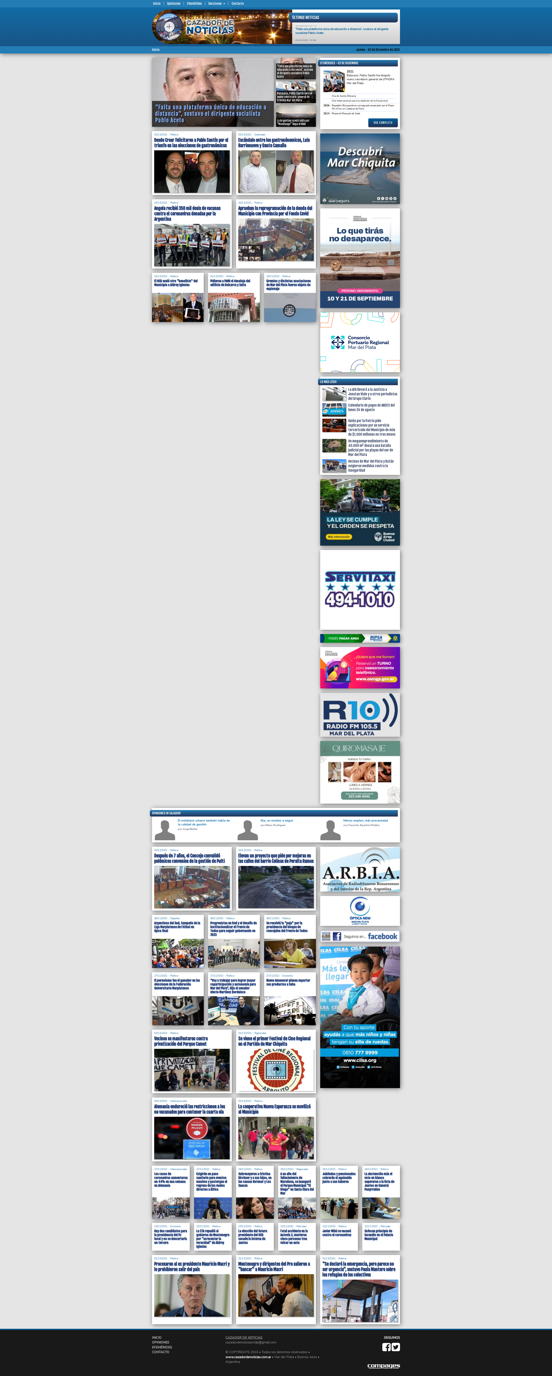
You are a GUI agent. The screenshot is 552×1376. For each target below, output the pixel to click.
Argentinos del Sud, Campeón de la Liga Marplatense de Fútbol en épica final (177, 927)
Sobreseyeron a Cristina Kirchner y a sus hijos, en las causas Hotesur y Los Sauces (254, 1180)
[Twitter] (396, 1349)
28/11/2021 (161, 918)
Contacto (238, 4)
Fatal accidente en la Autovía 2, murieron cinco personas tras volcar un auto (294, 1237)
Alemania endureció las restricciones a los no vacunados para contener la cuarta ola (189, 1109)
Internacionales (178, 1101)
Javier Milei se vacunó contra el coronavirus (336, 1233)
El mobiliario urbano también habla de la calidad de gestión (204, 822)
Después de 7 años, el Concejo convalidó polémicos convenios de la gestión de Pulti (189, 858)
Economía (287, 975)
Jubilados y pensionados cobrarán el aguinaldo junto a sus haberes (339, 1178)
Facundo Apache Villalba (364, 825)
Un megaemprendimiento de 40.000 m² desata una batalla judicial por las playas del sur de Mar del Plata (370, 448)
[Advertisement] (135, 122)
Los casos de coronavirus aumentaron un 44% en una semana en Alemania (171, 1180)
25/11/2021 (287, 1169)
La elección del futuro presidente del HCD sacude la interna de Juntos (252, 1237)
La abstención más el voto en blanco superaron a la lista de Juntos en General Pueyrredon (379, 1181)
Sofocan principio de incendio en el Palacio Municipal (378, 1235)
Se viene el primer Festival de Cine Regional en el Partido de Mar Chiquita (274, 1041)
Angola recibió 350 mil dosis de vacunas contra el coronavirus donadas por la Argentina (187, 214)
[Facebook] (387, 1349)
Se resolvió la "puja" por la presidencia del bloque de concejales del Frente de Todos (286, 927)
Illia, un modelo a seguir (277, 821)
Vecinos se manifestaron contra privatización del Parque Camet (181, 1041)
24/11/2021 (371, 1169)
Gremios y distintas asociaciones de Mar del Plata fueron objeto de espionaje (288, 285)
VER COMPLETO (383, 122)
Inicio (157, 4)
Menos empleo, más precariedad (365, 821)
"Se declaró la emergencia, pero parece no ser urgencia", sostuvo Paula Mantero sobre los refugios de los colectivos (358, 1269)
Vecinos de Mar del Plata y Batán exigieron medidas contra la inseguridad (371, 466)
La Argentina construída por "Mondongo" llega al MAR (329, 33)
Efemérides (194, 4)
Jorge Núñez (190, 829)
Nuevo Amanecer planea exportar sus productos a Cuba (288, 982)
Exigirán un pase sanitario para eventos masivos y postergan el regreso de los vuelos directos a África (211, 1181)
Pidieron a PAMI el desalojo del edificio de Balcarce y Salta (230, 283)
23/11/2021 (161, 1226)
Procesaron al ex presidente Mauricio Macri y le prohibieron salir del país (192, 1266)
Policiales (301, 1226)
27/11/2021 (161, 975)
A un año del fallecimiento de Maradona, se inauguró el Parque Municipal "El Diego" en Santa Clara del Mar (297, 1183)
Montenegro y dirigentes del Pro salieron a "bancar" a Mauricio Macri (274, 1266)
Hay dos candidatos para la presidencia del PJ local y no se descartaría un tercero (170, 1237)
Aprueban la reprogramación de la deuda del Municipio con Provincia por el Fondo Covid (275, 211)
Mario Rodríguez (276, 825)
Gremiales (259, 134)
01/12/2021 (217, 276)
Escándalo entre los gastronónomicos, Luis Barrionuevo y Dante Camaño (274, 142)
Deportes (175, 918)
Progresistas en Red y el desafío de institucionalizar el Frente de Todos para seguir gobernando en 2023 (233, 929)
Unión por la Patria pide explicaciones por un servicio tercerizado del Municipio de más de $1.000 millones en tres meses (371, 428)
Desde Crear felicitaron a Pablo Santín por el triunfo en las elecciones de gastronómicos (191, 142)
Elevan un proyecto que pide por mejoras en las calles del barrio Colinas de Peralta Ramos (276, 858)
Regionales (260, 1033)
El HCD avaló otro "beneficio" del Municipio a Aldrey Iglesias (176, 283)
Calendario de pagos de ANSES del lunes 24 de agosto (371, 407)
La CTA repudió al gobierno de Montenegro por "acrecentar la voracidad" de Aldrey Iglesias (212, 1239)
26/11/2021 (245, 1169)
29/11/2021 (273, 276)
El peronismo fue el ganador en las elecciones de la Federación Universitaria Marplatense (177, 984)
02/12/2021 (161, 134)
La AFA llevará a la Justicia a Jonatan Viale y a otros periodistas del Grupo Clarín (372, 394)
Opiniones (173, 4)
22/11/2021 (287, 1226)
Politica (174, 134)
